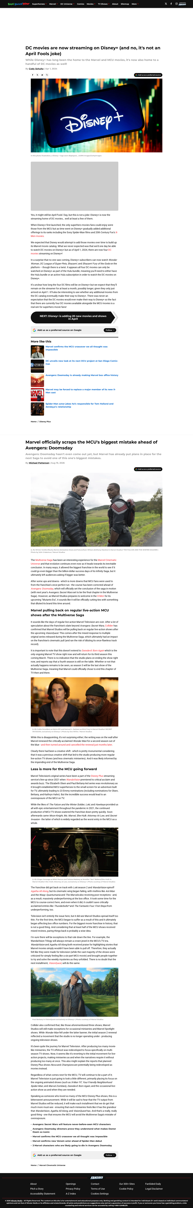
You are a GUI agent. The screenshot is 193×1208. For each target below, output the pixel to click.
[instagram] (176, 4)
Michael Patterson (39, 463)
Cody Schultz (36, 68)
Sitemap (125, 4)
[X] (166, 4)
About (115, 4)
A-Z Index (71, 1193)
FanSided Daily (153, 1183)
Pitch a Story (37, 1188)
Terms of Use (98, 1188)
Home (34, 421)
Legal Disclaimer (154, 1188)
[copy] (47, 75)
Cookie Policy (126, 1188)
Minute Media (16, 1201)
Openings (71, 1183)
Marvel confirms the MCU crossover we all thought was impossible (70, 1136)
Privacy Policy (73, 1188)
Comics (80, 4)
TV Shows (102, 4)
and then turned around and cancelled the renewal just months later (76, 744)
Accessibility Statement (42, 1193)
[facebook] (171, 4)
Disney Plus (45, 421)
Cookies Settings (100, 1193)
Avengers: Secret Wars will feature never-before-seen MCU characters (72, 1124)
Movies (90, 4)
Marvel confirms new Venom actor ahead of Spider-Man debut (67, 1141)
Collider (109, 625)
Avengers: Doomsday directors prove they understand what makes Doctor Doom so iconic (74, 1130)
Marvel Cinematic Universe (52, 1165)
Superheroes (38, 4)
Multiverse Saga (44, 560)
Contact (95, 1183)
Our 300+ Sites (127, 1183)
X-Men (100, 596)
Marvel (52, 4)
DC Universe (66, 4)
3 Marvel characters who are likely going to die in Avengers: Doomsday (72, 1145)
